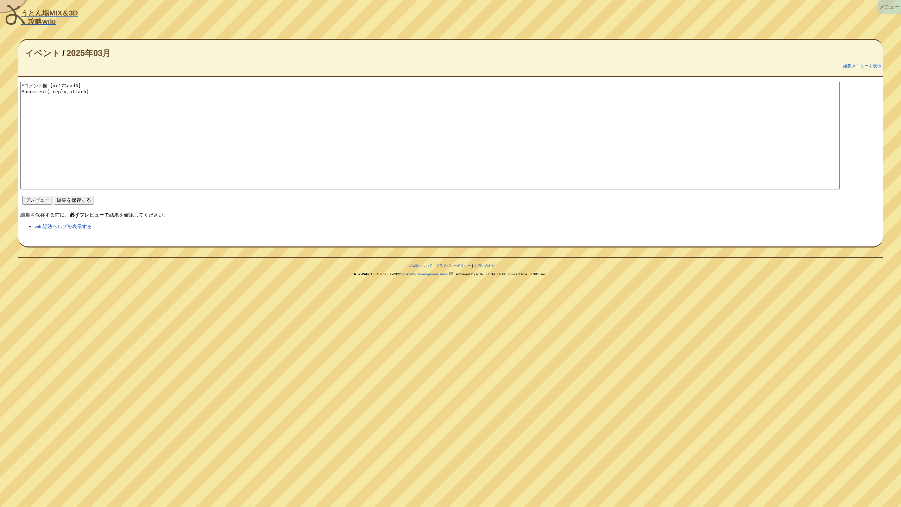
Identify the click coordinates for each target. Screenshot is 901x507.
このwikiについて (419, 266)
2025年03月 (89, 53)
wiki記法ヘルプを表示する (63, 226)
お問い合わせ (484, 266)
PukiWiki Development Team (425, 274)
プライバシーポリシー (453, 266)
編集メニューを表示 (862, 65)
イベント (43, 53)
